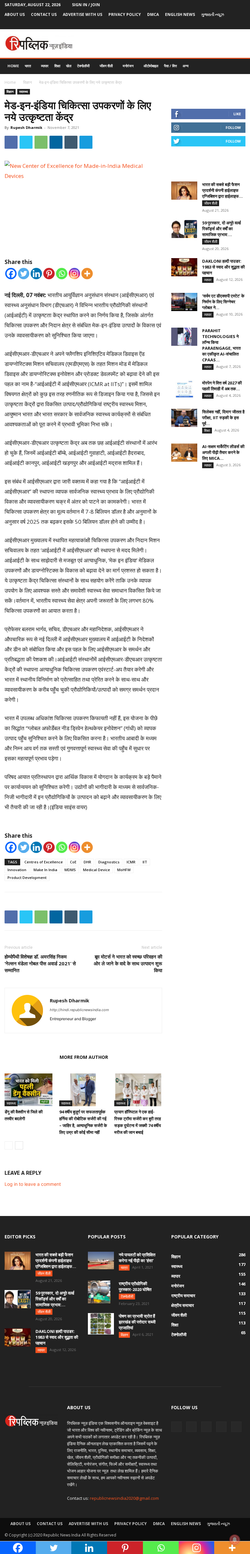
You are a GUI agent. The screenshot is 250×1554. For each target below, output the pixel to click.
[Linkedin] (55, 142)
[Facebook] (197, 24)
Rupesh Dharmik (26, 127)
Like (237, 113)
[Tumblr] (230, 24)
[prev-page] (9, 1145)
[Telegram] (219, 24)
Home (13, 65)
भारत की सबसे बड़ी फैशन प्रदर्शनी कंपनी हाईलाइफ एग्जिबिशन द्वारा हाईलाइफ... (222, 190)
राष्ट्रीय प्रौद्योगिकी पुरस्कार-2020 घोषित (135, 1286)
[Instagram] (74, 273)
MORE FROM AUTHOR (84, 1057)
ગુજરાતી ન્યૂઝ (212, 14)
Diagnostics (108, 861)
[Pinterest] (208, 24)
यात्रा (124, 1267)
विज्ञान (27, 82)
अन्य (185, 65)
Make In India (45, 869)
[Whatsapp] (61, 273)
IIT (145, 861)
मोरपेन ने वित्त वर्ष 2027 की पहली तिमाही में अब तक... (222, 386)
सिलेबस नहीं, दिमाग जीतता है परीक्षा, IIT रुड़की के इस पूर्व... (223, 417)
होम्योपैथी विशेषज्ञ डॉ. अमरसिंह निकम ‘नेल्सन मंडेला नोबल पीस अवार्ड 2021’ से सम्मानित (40, 963)
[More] (87, 273)
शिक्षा (57, 65)
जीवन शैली (106, 65)
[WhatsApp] (41, 142)
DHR (87, 861)
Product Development (27, 877)
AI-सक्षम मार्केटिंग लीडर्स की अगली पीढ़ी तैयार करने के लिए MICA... (223, 452)
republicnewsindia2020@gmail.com (124, 1498)
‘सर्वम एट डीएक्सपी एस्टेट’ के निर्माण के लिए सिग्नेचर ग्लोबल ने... (223, 301)
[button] (237, 66)
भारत (28, 65)
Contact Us (44, 14)
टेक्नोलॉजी (83, 65)
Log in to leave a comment (33, 1184)
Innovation (16, 869)
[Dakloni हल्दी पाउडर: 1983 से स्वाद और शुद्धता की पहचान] (184, 267)
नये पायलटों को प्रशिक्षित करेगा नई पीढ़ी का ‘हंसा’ (137, 1257)
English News (180, 14)
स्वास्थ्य (23, 91)
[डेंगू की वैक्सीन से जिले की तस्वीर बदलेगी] (28, 1089)
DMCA (153, 14)
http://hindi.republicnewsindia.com (79, 1010)
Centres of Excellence (43, 861)
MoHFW (124, 869)
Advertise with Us (82, 14)
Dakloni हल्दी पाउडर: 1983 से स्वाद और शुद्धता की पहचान (223, 267)
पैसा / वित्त (170, 65)
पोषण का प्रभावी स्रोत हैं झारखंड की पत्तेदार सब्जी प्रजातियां (137, 1322)
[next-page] (19, 1145)
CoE (73, 861)
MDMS (70, 869)
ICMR (131, 861)
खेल (68, 65)
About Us (15, 14)
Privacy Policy (124, 14)
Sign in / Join (86, 4)
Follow (233, 127)
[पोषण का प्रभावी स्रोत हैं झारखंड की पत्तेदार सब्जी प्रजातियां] (101, 1324)
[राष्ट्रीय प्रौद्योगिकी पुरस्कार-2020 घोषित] (101, 1292)
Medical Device (96, 869)
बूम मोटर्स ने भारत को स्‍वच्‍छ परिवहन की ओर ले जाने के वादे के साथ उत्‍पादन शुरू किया (128, 963)
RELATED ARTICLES (30, 1057)
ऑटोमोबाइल (151, 65)
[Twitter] (240, 24)
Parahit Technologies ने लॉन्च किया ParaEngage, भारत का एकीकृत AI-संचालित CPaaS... (221, 345)
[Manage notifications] (234, 1540)
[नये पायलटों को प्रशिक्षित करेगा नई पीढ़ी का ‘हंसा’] (101, 1260)
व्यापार (45, 65)
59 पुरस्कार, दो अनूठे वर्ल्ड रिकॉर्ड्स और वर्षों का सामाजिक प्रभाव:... (221, 228)
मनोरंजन (128, 65)
